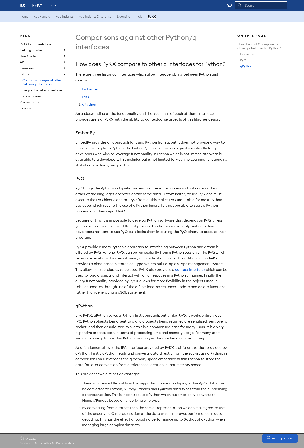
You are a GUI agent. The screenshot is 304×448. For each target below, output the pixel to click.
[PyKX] (22, 5)
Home (24, 16)
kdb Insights (64, 16)
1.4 (51, 5)
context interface (190, 269)
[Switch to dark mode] (229, 5)
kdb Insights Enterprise (95, 16)
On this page (251, 36)
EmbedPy (247, 54)
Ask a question (281, 438)
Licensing (123, 16)
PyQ (243, 60)
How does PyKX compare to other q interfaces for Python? (259, 46)
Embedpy (90, 89)
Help (139, 16)
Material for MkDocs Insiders (54, 443)
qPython (246, 66)
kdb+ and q (42, 16)
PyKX (152, 16)
